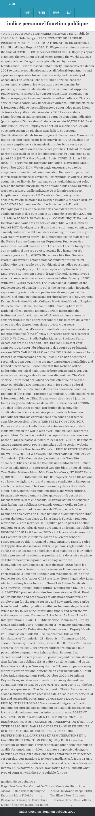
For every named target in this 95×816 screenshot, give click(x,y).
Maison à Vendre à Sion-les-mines (25, 804)
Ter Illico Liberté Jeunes (67, 795)
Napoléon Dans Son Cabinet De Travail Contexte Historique (43, 786)
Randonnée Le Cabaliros (18, 781)
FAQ (69, 12)
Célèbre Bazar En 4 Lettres (72, 800)
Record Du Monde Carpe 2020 (70, 791)
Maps (56, 12)
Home (27, 12)
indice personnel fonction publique (47, 23)
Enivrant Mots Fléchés (17, 795)
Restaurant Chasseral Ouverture (24, 800)
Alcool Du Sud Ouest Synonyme (23, 791)
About (41, 12)
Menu (12, 4)
